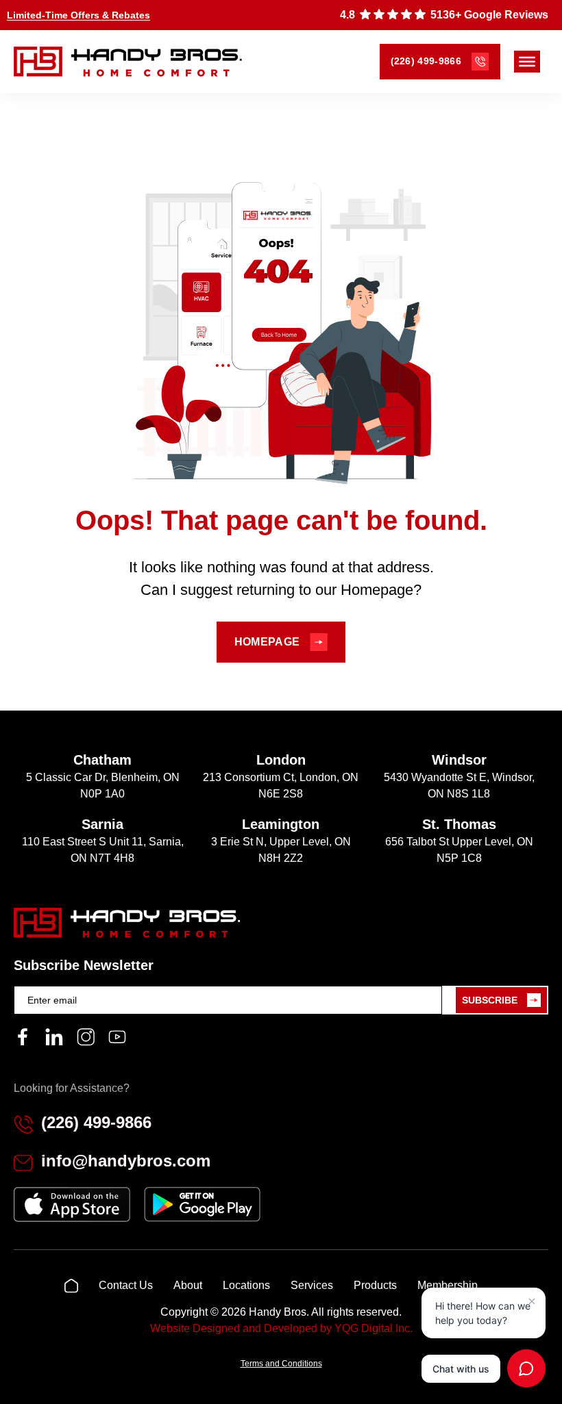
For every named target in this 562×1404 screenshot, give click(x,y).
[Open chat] (526, 1368)
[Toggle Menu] (527, 61)
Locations (246, 1285)
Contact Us (126, 1285)
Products (375, 1285)
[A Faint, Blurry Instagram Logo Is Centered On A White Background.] (86, 1037)
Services (312, 1285)
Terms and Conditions (281, 1363)
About (187, 1285)
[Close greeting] (532, 1301)
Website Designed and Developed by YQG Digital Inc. (281, 1328)
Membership (447, 1285)
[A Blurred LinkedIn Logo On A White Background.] (54, 1037)
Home (71, 1285)
